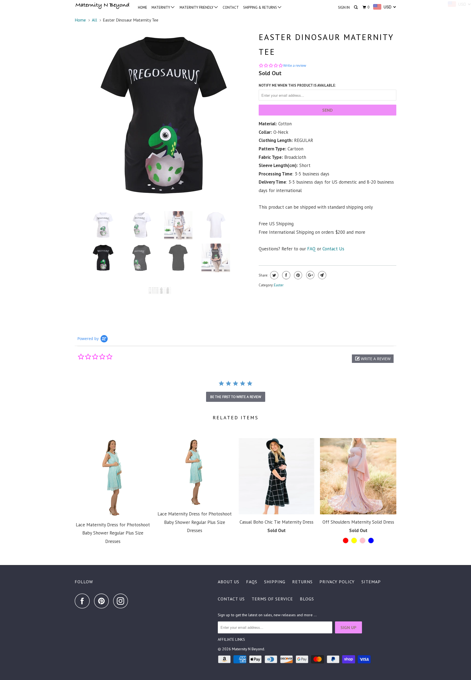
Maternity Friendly (197, 7)
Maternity (161, 7)
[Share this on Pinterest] (297, 275)
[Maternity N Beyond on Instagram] (122, 600)
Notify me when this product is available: (297, 85)
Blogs (307, 599)
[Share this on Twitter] (273, 275)
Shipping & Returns (260, 7)
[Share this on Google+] (309, 275)
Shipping (274, 581)
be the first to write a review (235, 396)
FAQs (251, 581)
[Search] (356, 7)
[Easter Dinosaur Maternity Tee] (164, 116)
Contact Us (231, 599)
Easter (278, 285)
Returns (302, 581)
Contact (231, 7)
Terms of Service (272, 599)
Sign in (344, 7)
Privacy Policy (337, 581)
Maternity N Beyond (248, 648)
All (94, 20)
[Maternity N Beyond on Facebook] (84, 600)
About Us (228, 581)
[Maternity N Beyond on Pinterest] (103, 600)
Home (142, 7)
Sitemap (371, 581)
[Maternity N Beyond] (103, 6)
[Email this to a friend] (321, 275)
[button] (373, 358)
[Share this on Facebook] (285, 275)
